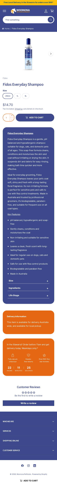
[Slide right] (51, 54)
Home (7, 28)
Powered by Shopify (39, 474)
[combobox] (28, 19)
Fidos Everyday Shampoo (23, 28)
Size (11, 280)
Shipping (18, 109)
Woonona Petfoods (24, 474)
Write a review (28, 403)
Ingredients (14, 288)
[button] (4, 11)
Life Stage (14, 295)
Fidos (5, 78)
